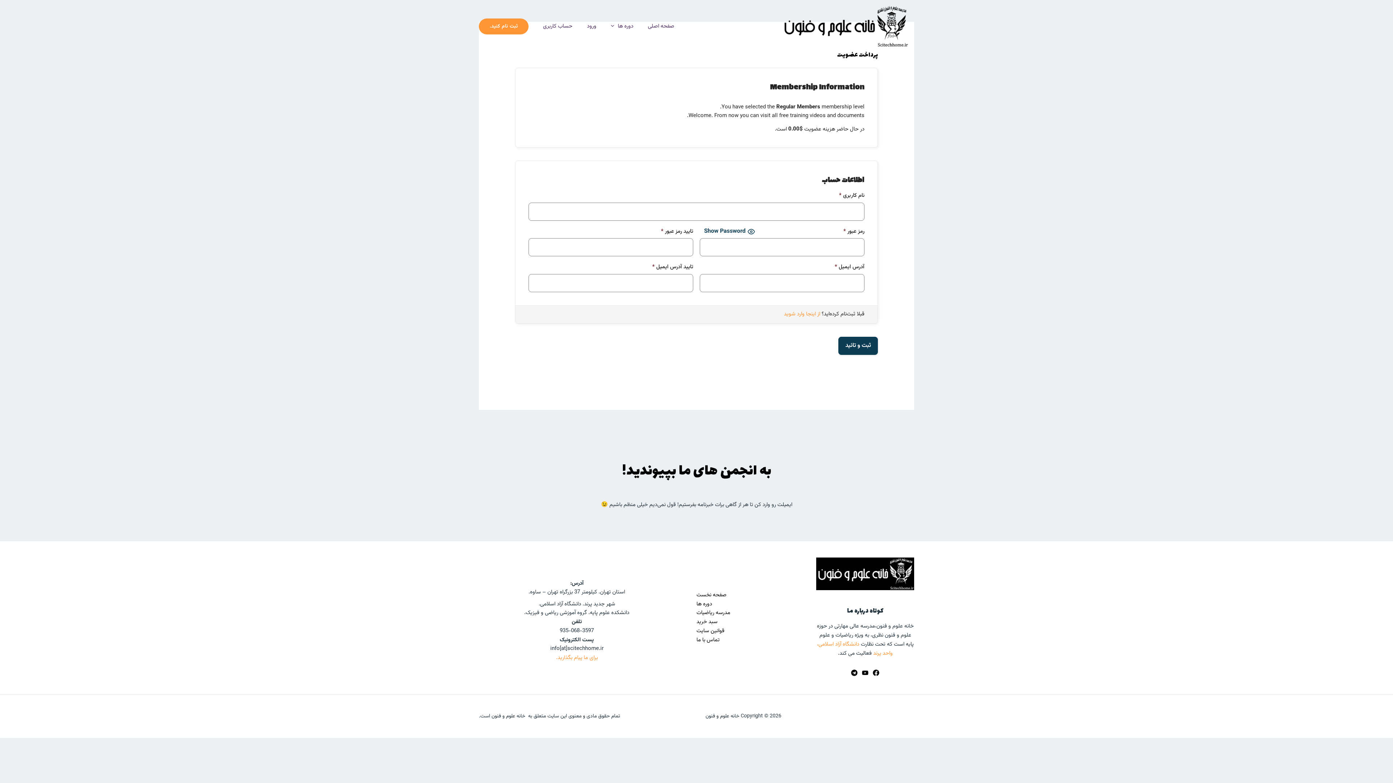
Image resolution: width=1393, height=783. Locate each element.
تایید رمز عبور (677, 231)
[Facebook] (876, 673)
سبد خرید (707, 622)
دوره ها (625, 26)
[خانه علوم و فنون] (845, 26)
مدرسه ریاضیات (713, 613)
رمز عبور (853, 231)
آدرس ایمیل (849, 267)
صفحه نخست (711, 595)
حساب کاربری (557, 26)
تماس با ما (708, 640)
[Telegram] (854, 673)
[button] (614, 26)
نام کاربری (851, 195)
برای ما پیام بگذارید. (577, 658)
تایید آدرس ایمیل (672, 267)
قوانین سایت (710, 631)
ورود (591, 26)
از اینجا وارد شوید (802, 314)
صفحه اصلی (661, 26)
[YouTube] (865, 673)
